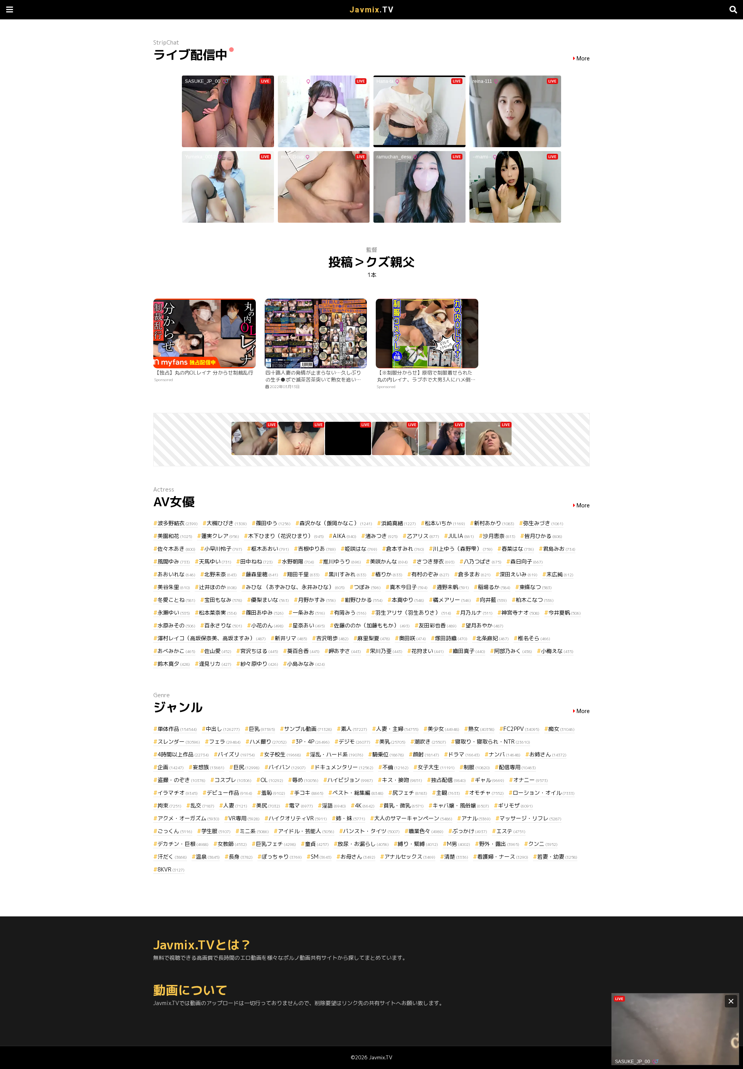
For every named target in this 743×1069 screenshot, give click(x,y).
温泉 (208, 856)
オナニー (530, 780)
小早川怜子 (223, 548)
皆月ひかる (543, 536)
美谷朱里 (174, 587)
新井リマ (291, 638)
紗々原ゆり (259, 663)
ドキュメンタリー (344, 767)
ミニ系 (254, 831)
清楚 (456, 856)
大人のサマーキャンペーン (413, 818)
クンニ (543, 843)
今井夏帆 (564, 612)
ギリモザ (515, 805)
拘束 (169, 805)
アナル (476, 818)
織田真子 (469, 651)
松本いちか (445, 523)
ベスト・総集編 (357, 792)
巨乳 (262, 728)
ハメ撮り (268, 741)
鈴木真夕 (174, 663)
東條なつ (535, 587)
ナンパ (504, 754)
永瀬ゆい (174, 612)
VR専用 (244, 818)
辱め (305, 780)
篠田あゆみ (265, 612)
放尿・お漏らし (363, 843)
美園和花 (175, 536)
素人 (354, 728)
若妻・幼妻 (557, 856)
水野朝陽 (298, 561)
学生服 (216, 831)
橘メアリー (452, 599)
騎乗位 (388, 754)
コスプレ (233, 780)
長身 (241, 856)
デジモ (354, 741)
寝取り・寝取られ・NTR (492, 741)
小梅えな (557, 651)
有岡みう (350, 612)
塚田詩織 (451, 638)
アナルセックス (409, 856)
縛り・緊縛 (418, 843)
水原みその (176, 625)
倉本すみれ (405, 548)
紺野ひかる (364, 599)
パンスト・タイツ (371, 831)
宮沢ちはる (259, 651)
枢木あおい (270, 548)
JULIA (461, 536)
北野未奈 (220, 574)
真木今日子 (409, 587)
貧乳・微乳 (403, 805)
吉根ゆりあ (317, 548)
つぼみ (367, 587)
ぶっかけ (469, 831)
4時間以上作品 (183, 754)
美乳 (392, 741)
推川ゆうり (342, 561)
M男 (458, 843)
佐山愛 (217, 651)
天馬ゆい (215, 561)
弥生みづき (543, 523)
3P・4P (313, 741)
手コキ (309, 792)
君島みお (559, 548)
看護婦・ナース (502, 856)
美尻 (268, 805)
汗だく (172, 856)
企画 (171, 767)
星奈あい (309, 625)
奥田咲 (412, 638)
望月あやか (484, 625)
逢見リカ (215, 663)
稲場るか (494, 587)
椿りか (388, 574)
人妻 (235, 805)
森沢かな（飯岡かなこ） (336, 523)
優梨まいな (270, 599)
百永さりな (223, 625)
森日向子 (526, 561)
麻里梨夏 (374, 638)
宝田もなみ (223, 599)
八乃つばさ (483, 561)
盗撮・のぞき (181, 780)
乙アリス (423, 536)
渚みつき (381, 536)
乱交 (202, 805)
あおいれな (176, 574)
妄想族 (208, 767)
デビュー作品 (229, 792)
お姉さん (548, 754)
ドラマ (464, 754)
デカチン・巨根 (183, 843)
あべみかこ (176, 651)
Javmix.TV (380, 1057)
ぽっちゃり (282, 856)
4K (365, 805)
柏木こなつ (535, 599)
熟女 (481, 728)
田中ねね (256, 561)
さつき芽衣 (436, 561)
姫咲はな (361, 548)
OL (271, 780)
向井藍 (493, 599)
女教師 (232, 843)
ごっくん (175, 831)
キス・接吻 (402, 780)
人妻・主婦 (397, 728)
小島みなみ (306, 663)
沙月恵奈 (499, 536)
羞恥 (273, 792)
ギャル (489, 780)
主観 (448, 792)
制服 (477, 767)
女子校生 (282, 754)
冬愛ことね (176, 599)
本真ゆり (408, 599)
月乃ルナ (476, 612)
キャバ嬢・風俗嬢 (461, 805)
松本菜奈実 (218, 612)
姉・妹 (350, 818)
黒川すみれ (347, 574)
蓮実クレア (220, 536)
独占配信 (448, 780)
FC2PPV (521, 728)
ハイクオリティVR (298, 818)
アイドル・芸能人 (306, 831)
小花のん (267, 625)
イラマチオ (178, 792)
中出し (223, 728)
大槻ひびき (227, 523)
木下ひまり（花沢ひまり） (286, 536)
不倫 (395, 767)
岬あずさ (345, 651)
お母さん (358, 856)
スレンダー (179, 741)
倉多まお (474, 574)
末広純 (560, 574)
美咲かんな (389, 561)
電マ (301, 805)
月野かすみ (317, 599)
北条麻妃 (492, 638)
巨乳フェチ (276, 843)
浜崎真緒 (398, 523)
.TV (371, 9)
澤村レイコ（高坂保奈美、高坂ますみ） (212, 638)
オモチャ (486, 792)
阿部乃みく (513, 651)
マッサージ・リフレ (531, 818)
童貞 (317, 843)
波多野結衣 (178, 523)
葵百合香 (303, 651)
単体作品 (177, 728)
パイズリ (236, 754)
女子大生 (436, 767)
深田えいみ (519, 574)
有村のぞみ (430, 574)
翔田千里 (303, 574)
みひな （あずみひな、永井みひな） (295, 587)
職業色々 (426, 831)
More (583, 58)
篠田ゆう (273, 523)
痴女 (561, 728)
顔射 (426, 754)
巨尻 (246, 767)
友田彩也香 (438, 625)
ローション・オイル (544, 792)
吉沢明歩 (332, 638)
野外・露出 (499, 843)
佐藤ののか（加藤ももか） (372, 625)
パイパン (287, 767)
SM (321, 856)
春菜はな (518, 548)
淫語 (334, 805)
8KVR (171, 869)
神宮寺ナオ (520, 612)
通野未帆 (453, 587)
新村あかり (494, 523)
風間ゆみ (174, 561)
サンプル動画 (308, 728)
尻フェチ (409, 792)
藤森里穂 (262, 574)
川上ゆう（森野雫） (463, 548)
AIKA (344, 536)
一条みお (309, 612)
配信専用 (517, 767)
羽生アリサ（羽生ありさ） (413, 612)
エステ (511, 831)
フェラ (225, 741)
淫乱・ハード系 (336, 754)
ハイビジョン (350, 780)
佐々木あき (176, 548)
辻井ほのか (218, 587)
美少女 (443, 728)
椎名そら (534, 638)
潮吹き (430, 741)
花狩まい (427, 651)
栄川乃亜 (386, 651)
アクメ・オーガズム (188, 818)
